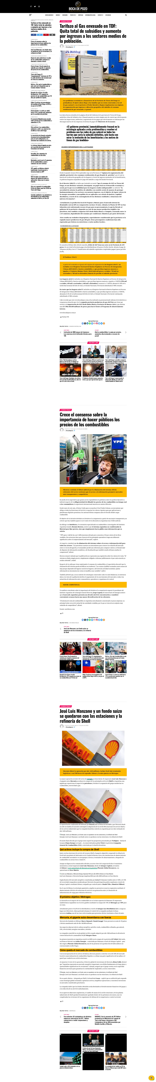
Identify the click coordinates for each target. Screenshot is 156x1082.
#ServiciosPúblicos (75, 326)
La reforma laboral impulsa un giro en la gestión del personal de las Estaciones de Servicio (41, 147)
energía (90, 779)
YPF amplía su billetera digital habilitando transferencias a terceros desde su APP (40, 170)
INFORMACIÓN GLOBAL (90, 15)
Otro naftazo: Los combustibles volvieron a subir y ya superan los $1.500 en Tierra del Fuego (40, 128)
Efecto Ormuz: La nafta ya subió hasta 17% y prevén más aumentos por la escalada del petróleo (41, 112)
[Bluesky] (102, 323)
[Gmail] (94, 323)
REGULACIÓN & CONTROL (43, 19)
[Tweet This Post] (40, 35)
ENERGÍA (58, 15)
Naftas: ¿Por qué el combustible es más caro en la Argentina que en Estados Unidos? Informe (41, 86)
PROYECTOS (73, 15)
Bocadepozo (69, 47)
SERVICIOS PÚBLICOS (42, 184)
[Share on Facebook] (33, 35)
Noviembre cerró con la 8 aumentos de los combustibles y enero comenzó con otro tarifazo (41, 161)
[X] (85, 323)
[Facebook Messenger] (92, 323)
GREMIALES (40, 143)
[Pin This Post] (46, 35)
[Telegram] (99, 323)
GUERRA (39, 100)
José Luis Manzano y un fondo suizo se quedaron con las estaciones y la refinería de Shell (41, 51)
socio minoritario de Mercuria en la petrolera (82, 868)
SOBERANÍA (64, 15)
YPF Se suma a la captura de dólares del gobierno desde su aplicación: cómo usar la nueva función (40, 179)
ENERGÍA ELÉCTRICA (42, 56)
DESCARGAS (108, 15)
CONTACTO (100, 15)
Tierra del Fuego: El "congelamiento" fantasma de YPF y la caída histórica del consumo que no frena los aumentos (41, 77)
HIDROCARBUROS (49, 15)
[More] (104, 323)
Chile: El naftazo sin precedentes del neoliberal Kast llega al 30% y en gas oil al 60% (41, 104)
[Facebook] (83, 323)
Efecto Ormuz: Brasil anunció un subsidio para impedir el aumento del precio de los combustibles (40, 67)
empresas (72, 1010)
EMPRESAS (80, 15)
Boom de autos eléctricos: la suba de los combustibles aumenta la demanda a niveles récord (41, 59)
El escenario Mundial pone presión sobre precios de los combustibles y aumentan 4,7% (41, 120)
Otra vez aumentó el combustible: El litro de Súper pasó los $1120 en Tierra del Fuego (41, 188)
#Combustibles (74, 622)
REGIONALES (44, 100)
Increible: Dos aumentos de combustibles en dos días (39, 154)
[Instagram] (97, 323)
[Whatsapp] (90, 323)
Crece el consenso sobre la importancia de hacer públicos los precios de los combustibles (41, 43)
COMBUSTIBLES (34, 19)
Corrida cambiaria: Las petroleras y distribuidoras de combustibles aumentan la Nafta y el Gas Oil (41, 196)
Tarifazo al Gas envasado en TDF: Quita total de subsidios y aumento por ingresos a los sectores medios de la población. (41, 27)
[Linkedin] (87, 323)
